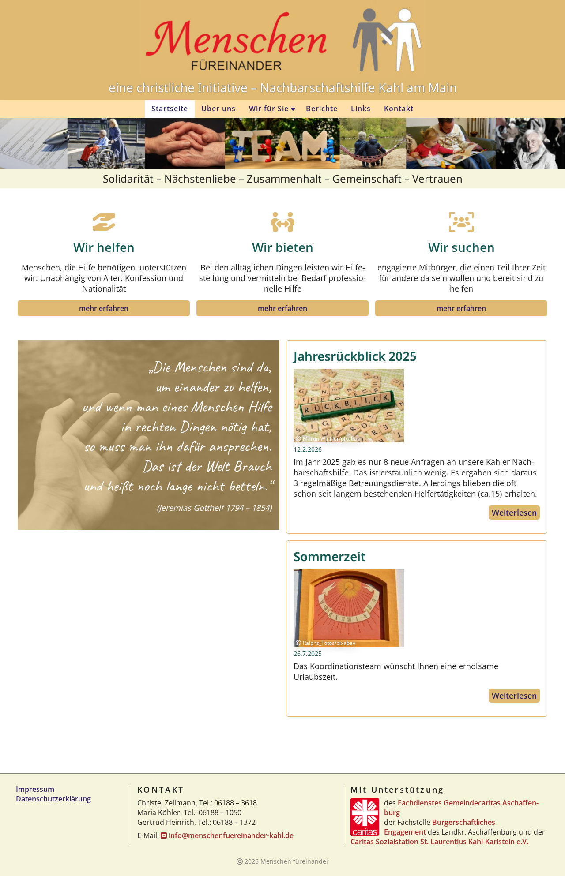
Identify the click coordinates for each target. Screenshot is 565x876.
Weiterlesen (514, 512)
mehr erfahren (103, 308)
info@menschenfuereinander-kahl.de (231, 835)
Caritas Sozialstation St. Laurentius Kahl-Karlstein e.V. (439, 841)
